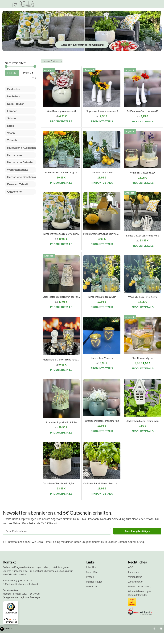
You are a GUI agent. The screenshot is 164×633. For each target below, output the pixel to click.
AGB (130, 567)
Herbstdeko (14, 155)
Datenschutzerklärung (139, 586)
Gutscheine (14, 191)
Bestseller (13, 89)
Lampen (12, 111)
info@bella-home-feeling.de (25, 584)
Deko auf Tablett (17, 184)
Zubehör (12, 140)
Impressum (134, 572)
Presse (90, 576)
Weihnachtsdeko (17, 169)
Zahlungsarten (135, 581)
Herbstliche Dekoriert (20, 162)
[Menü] (16, 603)
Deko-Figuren (15, 103)
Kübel (11, 125)
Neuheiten (13, 96)
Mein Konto (92, 586)
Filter (11, 73)
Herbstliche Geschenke (21, 177)
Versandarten (135, 576)
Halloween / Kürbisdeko (21, 147)
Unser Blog (92, 572)
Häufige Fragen (94, 581)
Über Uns (91, 567)
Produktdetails (61, 121)
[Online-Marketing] (6, 629)
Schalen (12, 118)
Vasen (11, 133)
